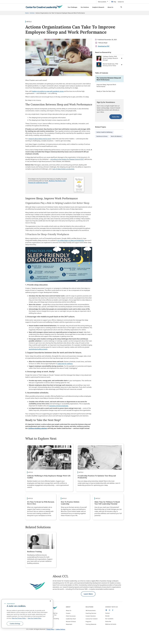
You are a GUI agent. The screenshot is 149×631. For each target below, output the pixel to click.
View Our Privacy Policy (19, 618)
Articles (32, 13)
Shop (114, 1)
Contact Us (121, 1)
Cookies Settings (15, 623)
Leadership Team (71, 619)
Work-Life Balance (116, 136)
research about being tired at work (39, 139)
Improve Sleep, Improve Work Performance (106, 85)
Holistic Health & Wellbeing (104, 132)
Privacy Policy (50, 629)
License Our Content (91, 619)
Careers (68, 613)
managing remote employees (58, 406)
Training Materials (91, 624)
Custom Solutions (91, 616)
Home (27, 13)
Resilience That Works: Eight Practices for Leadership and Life (47, 182)
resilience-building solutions (37, 428)
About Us (68, 610)
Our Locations (109, 618)
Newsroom (69, 624)
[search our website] (121, 7)
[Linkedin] (106, 610)
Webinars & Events (110, 624)
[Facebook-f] (113, 610)
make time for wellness (65, 364)
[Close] (50, 601)
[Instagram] (109, 610)
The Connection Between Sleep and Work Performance (109, 79)
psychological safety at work (38, 349)
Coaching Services (91, 613)
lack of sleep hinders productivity (63, 169)
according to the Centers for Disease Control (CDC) (67, 159)
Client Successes (71, 616)
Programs (88, 621)
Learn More (88, 594)
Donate (107, 616)
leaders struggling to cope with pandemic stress (48, 91)
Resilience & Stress (101, 136)
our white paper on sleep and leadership (70, 240)
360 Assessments (91, 610)
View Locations (102, 1)
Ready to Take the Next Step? (106, 91)
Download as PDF (103, 46)
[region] (27, 613)
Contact (107, 613)
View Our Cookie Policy (34, 618)
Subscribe (115, 117)
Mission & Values (71, 621)
